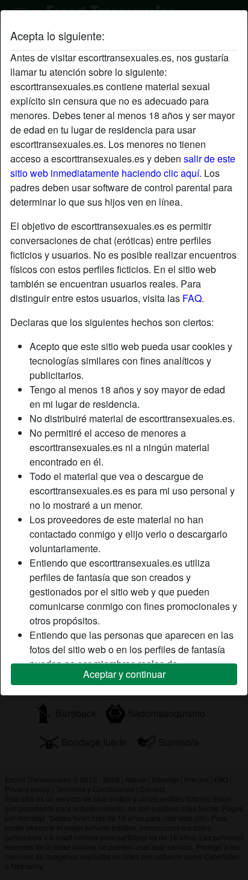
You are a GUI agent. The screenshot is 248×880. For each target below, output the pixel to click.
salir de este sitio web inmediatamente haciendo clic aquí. (122, 166)
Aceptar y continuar (124, 674)
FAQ (192, 298)
